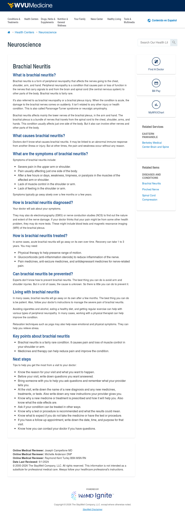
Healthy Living (114, 19)
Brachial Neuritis (151, 183)
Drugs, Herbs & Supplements (48, 20)
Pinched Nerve (150, 189)
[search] (154, 42)
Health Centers (31, 19)
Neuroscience (48, 32)
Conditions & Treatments (14, 20)
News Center (97, 19)
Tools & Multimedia (129, 20)
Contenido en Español (164, 20)
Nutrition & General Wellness (62, 22)
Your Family (79, 19)
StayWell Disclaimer (92, 509)
